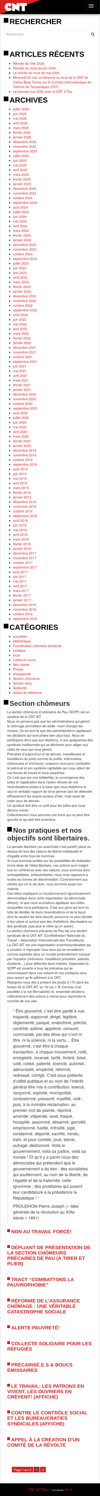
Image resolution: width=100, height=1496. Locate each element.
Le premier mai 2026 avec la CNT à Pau (42, 91)
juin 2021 (20, 366)
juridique (19, 650)
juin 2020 (20, 422)
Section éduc (22, 683)
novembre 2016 (24, 609)
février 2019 (22, 492)
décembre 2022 (24, 296)
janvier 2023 (22, 291)
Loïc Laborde (57, 1490)
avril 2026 (20, 123)
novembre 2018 (24, 506)
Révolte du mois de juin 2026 (34, 68)
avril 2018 (20, 534)
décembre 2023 (24, 244)
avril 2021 (20, 375)
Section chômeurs (26, 678)
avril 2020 (20, 431)
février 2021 (22, 384)
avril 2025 (20, 169)
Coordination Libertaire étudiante (37, 645)
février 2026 (22, 132)
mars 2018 (21, 539)
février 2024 (22, 235)
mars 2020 (21, 436)
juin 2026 (20, 113)
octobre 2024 (23, 197)
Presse (18, 669)
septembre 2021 (25, 361)
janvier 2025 (22, 183)
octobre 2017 (23, 562)
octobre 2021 (23, 356)
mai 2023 (20, 272)
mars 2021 (21, 380)
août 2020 (20, 413)
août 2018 (20, 520)
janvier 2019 (22, 497)
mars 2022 (21, 333)
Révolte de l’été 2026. (29, 63)
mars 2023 (21, 282)
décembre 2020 (24, 394)
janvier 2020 (22, 445)
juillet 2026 (21, 109)
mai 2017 (20, 581)
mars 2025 (21, 174)
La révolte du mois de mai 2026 (36, 72)
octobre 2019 (23, 459)
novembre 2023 (24, 249)
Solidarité (20, 687)
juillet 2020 (21, 417)
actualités (20, 636)
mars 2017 (21, 590)
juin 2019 (20, 473)
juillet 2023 (21, 263)
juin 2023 (20, 268)
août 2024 (20, 207)
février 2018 (22, 543)
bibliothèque (22, 641)
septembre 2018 (25, 515)
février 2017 (22, 595)
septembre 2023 (25, 258)
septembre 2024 (25, 202)
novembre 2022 (24, 300)
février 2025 (22, 179)
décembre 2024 (24, 188)
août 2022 (20, 314)
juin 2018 (20, 525)
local (16, 655)
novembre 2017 (24, 557)
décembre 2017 (24, 553)
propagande (22, 673)
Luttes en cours (24, 659)
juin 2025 (20, 160)
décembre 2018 (24, 501)
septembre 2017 (25, 567)
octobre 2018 (23, 511)
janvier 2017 (22, 600)
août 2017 (20, 572)
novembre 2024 (24, 193)
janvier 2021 (22, 389)
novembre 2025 (24, 146)
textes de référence (27, 692)
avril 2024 (20, 225)
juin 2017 (20, 576)
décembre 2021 (24, 347)
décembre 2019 (24, 450)
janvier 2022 (22, 342)
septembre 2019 (25, 464)
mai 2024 (20, 221)
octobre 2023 (23, 254)
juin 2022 (20, 319)
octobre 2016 (23, 614)
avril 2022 (20, 328)
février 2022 (22, 338)
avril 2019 (20, 483)
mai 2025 (20, 165)
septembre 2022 (25, 310)
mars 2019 (21, 487)
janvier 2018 (22, 548)
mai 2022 (20, 324)
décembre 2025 (24, 141)
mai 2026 (20, 118)
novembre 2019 (24, 455)
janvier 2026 (22, 137)
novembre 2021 (24, 352)
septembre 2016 (25, 618)
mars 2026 (21, 127)
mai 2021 (20, 370)
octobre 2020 (23, 403)
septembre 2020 (25, 408)
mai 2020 (20, 427)
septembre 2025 (25, 151)
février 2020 (22, 441)
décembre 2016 (24, 604)
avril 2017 (20, 586)
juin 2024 (20, 216)
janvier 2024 (22, 240)
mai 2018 (20, 529)
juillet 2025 (21, 155)
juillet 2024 (21, 211)
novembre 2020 (24, 399)
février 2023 (22, 286)
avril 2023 (20, 277)
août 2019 (20, 469)
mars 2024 (21, 230)
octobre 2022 (23, 305)
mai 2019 (20, 478)
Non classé (21, 664)
